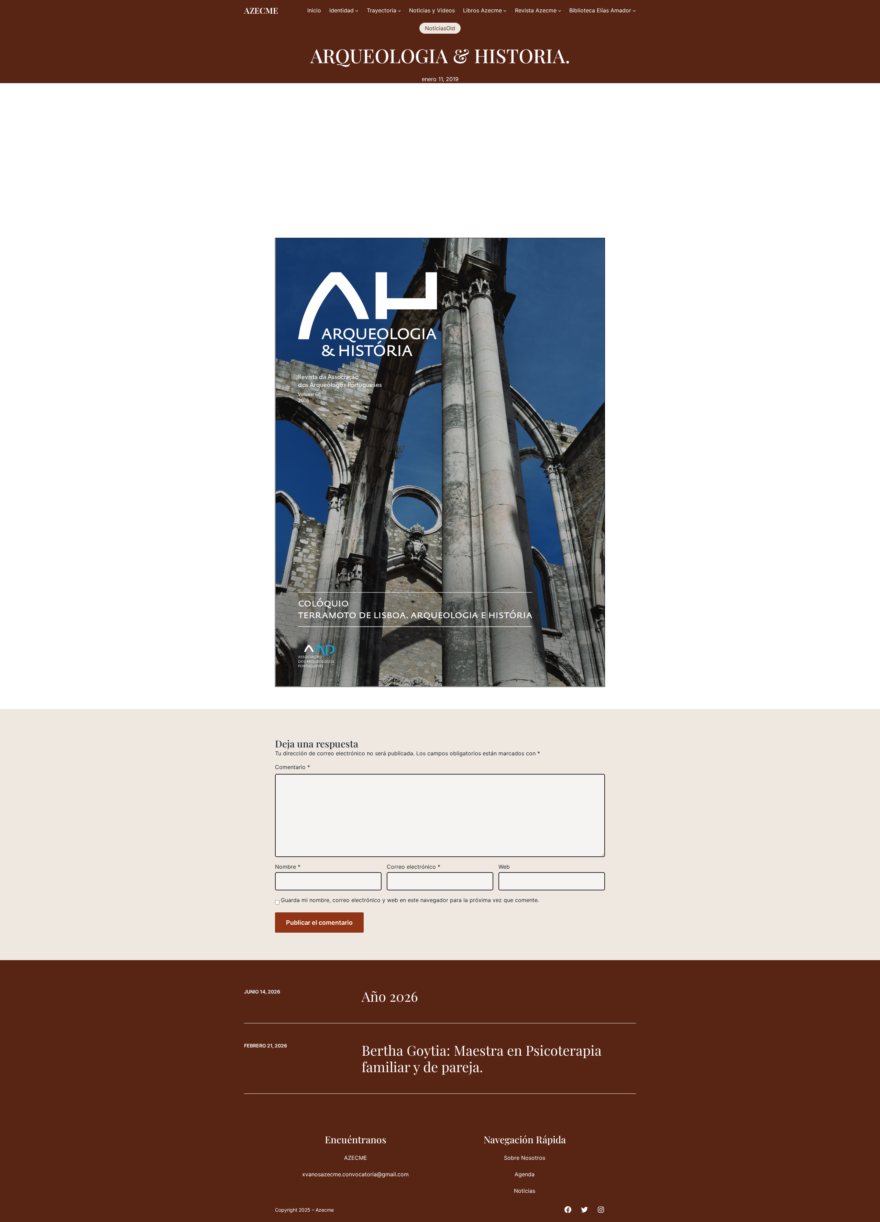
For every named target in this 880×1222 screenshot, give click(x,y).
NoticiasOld (440, 28)
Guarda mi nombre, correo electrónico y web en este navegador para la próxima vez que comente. (410, 900)
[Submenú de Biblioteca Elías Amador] (634, 10)
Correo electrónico (413, 866)
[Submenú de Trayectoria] (399, 10)
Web (504, 866)
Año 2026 (390, 996)
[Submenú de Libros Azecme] (505, 10)
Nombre (287, 866)
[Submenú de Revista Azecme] (559, 10)
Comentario (292, 767)
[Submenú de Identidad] (357, 10)
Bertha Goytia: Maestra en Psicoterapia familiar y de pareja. (482, 1058)
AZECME (261, 10)
